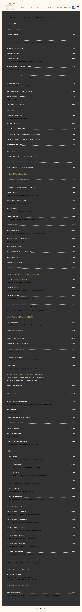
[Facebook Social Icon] (73, 7)
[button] (30, 7)
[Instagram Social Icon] (78, 7)
